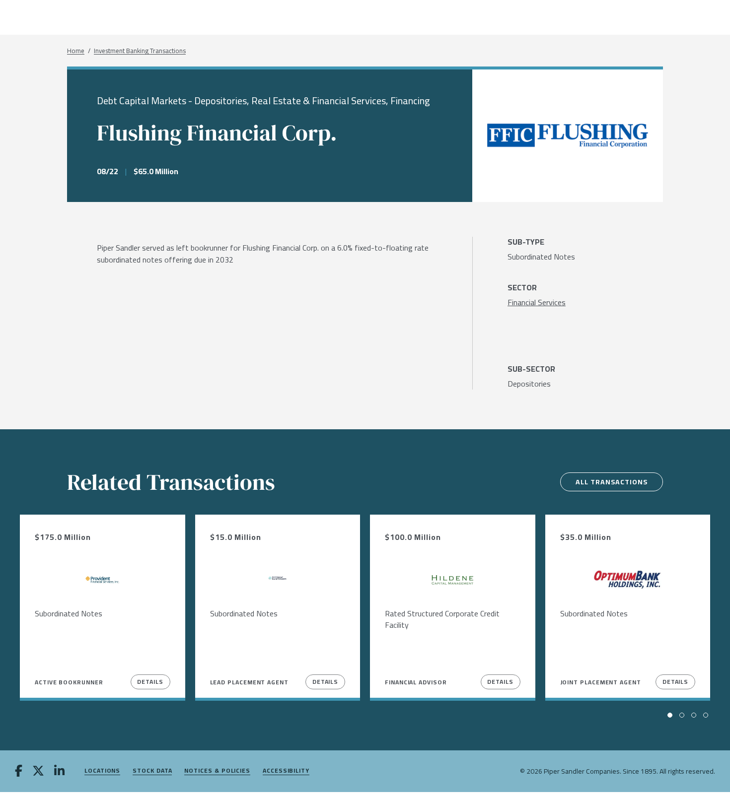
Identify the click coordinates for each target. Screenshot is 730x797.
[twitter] (38, 771)
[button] (669, 715)
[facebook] (18, 771)
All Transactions (612, 481)
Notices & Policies (217, 771)
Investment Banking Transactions (140, 51)
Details (150, 681)
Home (75, 51)
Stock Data (152, 771)
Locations (102, 771)
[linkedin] (59, 771)
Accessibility (286, 771)
